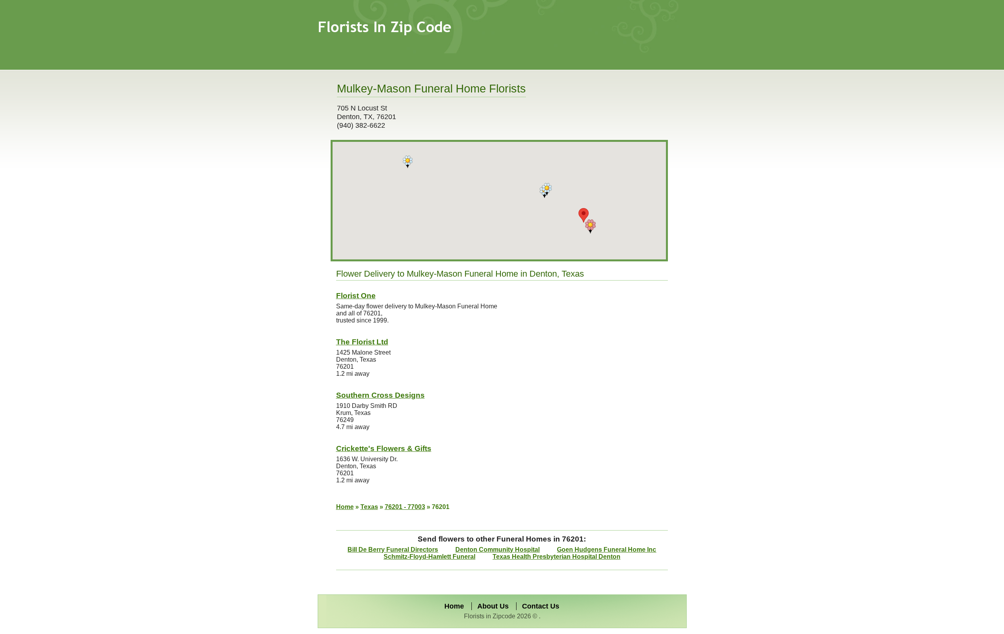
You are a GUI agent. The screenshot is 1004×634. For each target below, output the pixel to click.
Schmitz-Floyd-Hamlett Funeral (429, 556)
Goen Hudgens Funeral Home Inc (606, 549)
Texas (369, 507)
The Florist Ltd (362, 342)
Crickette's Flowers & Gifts (383, 448)
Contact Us (540, 606)
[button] (590, 226)
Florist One (356, 296)
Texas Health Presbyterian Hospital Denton (556, 556)
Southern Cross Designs (380, 395)
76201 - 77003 (405, 507)
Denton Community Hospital (497, 549)
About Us (493, 606)
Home (345, 507)
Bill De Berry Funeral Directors (392, 549)
